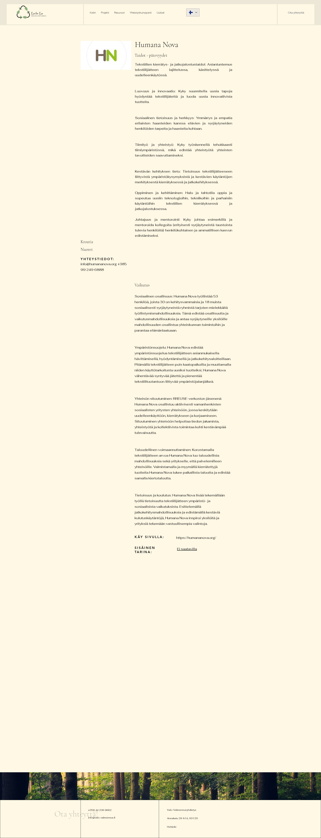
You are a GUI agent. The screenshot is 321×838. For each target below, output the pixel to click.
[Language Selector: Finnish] (192, 12)
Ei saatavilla (187, 549)
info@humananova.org (99, 264)
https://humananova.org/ (196, 538)
